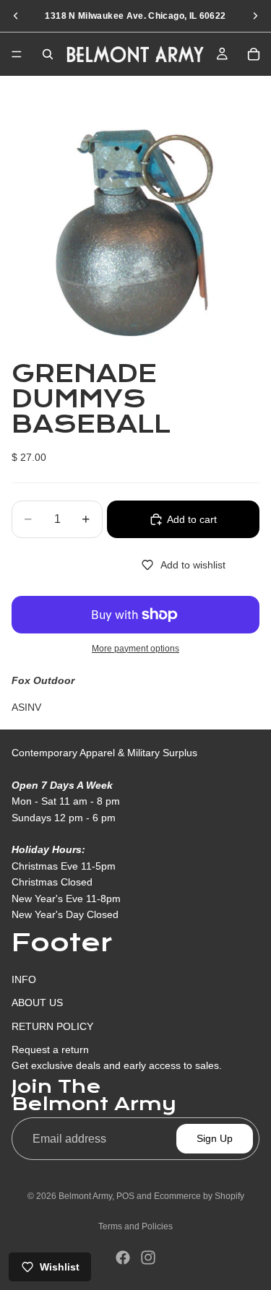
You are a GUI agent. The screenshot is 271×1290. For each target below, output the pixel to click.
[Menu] (16, 54)
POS (125, 1196)
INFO (24, 979)
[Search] (48, 54)
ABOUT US (37, 1002)
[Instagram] (148, 1257)
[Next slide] (255, 16)
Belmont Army (85, 1196)
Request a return (50, 1049)
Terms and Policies (135, 1226)
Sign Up (215, 1138)
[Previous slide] (16, 16)
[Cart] (254, 54)
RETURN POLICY (52, 1026)
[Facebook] (123, 1257)
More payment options (135, 648)
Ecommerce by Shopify (199, 1196)
